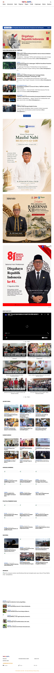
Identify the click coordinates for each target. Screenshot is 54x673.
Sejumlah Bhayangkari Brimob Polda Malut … (26, 481)
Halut (18, 52)
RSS (36, 665)
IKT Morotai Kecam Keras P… (42, 461)
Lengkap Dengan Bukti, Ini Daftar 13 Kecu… (11, 529)
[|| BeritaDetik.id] (27, 2)
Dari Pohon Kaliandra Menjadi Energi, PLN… (41, 429)
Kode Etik (36, 658)
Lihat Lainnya (27, 116)
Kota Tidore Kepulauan (22, 85)
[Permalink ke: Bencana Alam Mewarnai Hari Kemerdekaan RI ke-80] (42, 542)
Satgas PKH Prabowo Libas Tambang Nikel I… (27, 549)
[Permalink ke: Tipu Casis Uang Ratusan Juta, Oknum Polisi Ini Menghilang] (42, 487)
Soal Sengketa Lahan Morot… (9, 461)
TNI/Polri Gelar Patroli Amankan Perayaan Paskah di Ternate (34, 96)
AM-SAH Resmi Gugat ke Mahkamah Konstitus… (41, 515)
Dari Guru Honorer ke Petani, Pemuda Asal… (18, 626)
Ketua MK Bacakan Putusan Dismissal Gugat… (27, 563)
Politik (5, 513)
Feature (4, 600)
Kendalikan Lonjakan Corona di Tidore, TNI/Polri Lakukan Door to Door (33, 87)
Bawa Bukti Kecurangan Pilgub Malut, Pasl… (26, 515)
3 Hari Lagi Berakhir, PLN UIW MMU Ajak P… (26, 429)
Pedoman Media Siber (24, 658)
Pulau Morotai (7, 447)
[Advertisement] (27, 16)
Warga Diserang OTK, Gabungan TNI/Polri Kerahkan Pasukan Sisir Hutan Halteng (34, 64)
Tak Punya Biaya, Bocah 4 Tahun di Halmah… (19, 606)
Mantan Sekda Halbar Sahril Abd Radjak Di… (25, 494)
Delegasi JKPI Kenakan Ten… (26, 449)
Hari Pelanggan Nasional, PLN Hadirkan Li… (11, 415)
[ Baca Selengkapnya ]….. (42, 58)
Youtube (5, 665)
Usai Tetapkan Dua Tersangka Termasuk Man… (10, 494)
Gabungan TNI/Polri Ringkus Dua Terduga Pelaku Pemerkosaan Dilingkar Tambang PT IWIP (30, 75)
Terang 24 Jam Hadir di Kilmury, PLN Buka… (41, 415)
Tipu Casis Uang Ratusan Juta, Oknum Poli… (42, 494)
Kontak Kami (6, 660)
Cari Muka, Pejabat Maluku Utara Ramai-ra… (11, 565)
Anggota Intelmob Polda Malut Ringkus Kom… (10, 481)
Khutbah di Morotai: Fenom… (9, 449)
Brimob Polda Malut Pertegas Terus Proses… (41, 481)
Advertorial (6, 413)
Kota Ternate (19, 95)
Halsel (21, 459)
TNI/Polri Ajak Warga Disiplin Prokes (27, 106)
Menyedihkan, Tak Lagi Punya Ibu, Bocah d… (18, 616)
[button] (5, 39)
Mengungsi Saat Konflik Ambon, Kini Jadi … (18, 621)
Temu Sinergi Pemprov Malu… (26, 461)
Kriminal (18, 62)
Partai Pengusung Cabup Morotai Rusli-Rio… (11, 515)
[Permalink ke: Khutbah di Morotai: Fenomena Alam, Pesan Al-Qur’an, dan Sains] (11, 442)
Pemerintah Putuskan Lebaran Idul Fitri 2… (10, 550)
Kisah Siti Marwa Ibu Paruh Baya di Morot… (18, 611)
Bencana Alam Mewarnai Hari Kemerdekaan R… (42, 549)
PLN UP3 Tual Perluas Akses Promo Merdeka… (10, 429)
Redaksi (5, 658)
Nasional (6, 548)
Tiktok (21, 665)
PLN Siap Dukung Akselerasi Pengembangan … (24, 416)
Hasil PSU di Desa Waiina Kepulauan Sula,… (26, 528)
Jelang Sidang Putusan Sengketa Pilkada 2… (41, 563)
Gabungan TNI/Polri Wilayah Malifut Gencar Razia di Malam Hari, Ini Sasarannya (34, 54)
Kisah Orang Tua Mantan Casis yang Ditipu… (14, 602)
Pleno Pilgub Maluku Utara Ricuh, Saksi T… (42, 528)
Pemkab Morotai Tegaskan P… (42, 449)
